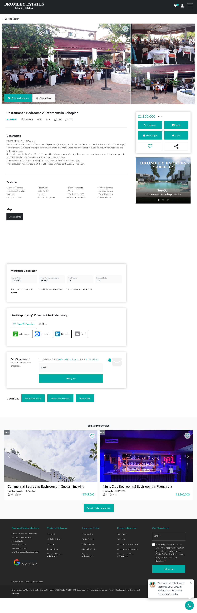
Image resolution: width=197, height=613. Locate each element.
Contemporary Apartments (128, 544)
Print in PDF (85, 398)
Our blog (85, 554)
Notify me (71, 378)
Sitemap (15, 593)
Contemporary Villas (125, 554)
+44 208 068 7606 (19, 548)
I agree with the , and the (70, 359)
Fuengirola (51, 534)
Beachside (121, 539)
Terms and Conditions (67, 359)
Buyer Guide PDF (33, 398)
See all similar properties (98, 508)
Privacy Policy (92, 359)
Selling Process (88, 544)
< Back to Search (11, 18)
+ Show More (52, 556)
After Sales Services (60, 398)
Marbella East (52, 539)
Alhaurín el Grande (54, 554)
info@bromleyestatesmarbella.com (26, 552)
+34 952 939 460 (19, 544)
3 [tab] (167, 199)
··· (160, 116)
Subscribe (168, 569)
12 (19, 98)
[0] (175, 6)
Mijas (49, 544)
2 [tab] (163, 199)
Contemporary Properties (127, 549)
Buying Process (88, 539)
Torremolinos (52, 549)
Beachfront (121, 534)
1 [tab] (158, 199)
